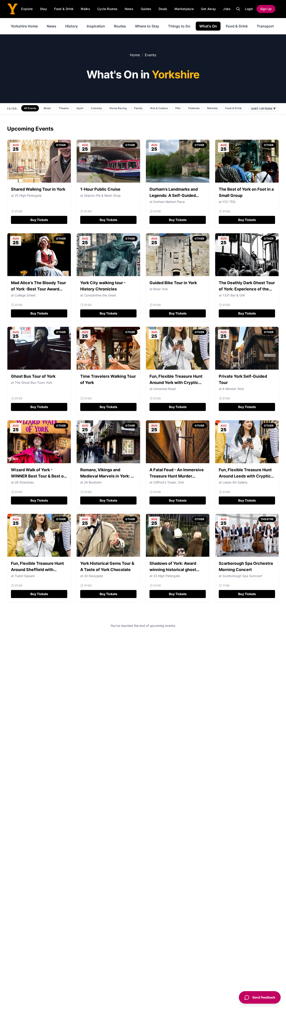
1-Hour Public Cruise (100, 189)
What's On (208, 26)
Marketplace (184, 9)
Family (138, 108)
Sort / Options (263, 108)
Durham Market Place (169, 202)
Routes (120, 26)
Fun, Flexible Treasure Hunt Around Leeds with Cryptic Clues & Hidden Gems (245, 476)
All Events (30, 108)
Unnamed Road (164, 389)
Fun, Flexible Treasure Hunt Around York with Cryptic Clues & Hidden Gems (175, 382)
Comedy (96, 108)
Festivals (194, 108)
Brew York (160, 289)
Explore (27, 9)
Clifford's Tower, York (168, 482)
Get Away (208, 9)
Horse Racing (117, 108)
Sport (79, 108)
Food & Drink (64, 9)
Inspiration (96, 26)
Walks (85, 9)
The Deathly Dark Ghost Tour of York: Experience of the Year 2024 (247, 289)
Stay (43, 9)
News (129, 9)
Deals (163, 9)
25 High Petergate (28, 195)
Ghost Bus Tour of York (33, 376)
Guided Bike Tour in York (173, 282)
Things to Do (179, 26)
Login (249, 9)
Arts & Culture (159, 108)
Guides (146, 9)
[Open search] (238, 9)
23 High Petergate (166, 576)
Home (135, 55)
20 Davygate (93, 576)
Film (178, 108)
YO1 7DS (229, 202)
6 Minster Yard (233, 389)
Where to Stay (147, 26)
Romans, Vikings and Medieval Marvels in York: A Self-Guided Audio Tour (107, 476)
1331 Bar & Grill (234, 295)
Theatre (64, 108)
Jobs (227, 9)
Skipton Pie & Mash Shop (102, 195)
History (71, 26)
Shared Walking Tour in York (38, 189)
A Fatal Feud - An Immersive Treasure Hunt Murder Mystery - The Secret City (176, 476)
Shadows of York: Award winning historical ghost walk (172, 569)
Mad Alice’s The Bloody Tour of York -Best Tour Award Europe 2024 (38, 289)
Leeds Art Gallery (235, 482)
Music (47, 108)
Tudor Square (25, 576)
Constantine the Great (100, 295)
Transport (265, 26)
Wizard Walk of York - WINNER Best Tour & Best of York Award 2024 (38, 476)
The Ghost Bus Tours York (33, 382)
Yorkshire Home (24, 26)
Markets (212, 108)
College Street (25, 295)
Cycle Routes (107, 9)
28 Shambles (24, 482)
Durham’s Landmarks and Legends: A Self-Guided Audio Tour (173, 195)
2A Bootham (93, 482)
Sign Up (266, 9)
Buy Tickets (39, 220)
